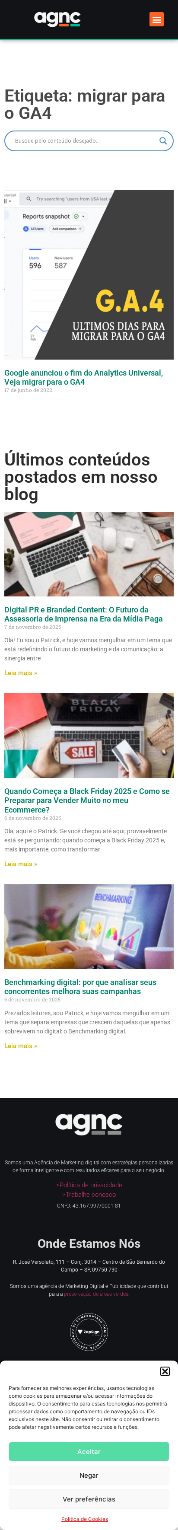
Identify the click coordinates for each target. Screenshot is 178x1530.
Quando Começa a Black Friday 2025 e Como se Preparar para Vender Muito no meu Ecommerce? (87, 800)
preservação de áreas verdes (96, 1294)
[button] (165, 1371)
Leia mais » (20, 673)
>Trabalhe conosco (89, 1194)
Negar (89, 1475)
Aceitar (89, 1451)
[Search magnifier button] (163, 141)
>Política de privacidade (89, 1185)
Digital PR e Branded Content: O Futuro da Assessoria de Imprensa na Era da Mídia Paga (83, 614)
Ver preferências (89, 1499)
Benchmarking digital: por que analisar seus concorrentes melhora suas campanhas (80, 987)
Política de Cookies (84, 1519)
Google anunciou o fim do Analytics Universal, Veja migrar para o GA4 (83, 377)
